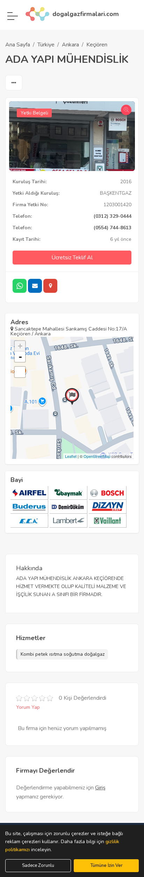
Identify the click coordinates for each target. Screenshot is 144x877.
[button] (14, 83)
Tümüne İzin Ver (106, 865)
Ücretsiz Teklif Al (72, 257)
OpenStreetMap (97, 456)
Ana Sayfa (17, 45)
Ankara (70, 45)
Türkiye (46, 45)
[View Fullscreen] (20, 372)
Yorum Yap (28, 707)
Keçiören (96, 45)
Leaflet (71, 456)
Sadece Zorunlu (38, 865)
